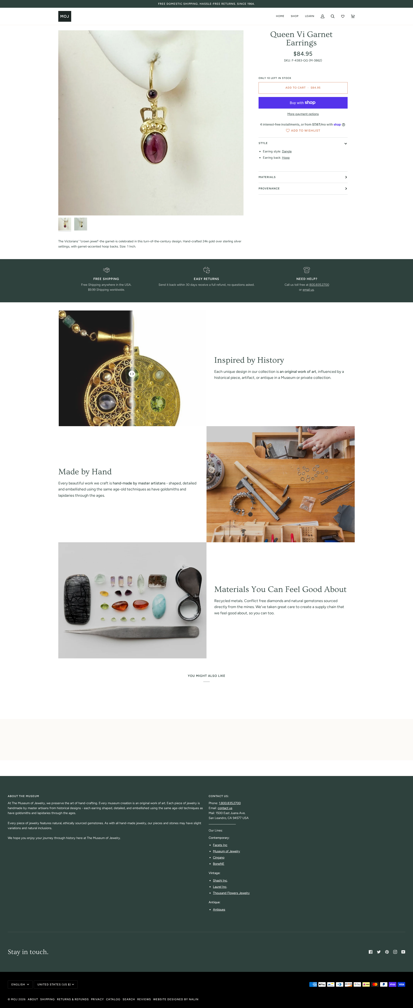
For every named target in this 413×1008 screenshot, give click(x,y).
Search (129, 999)
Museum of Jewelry (226, 851)
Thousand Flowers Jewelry (231, 893)
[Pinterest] (387, 952)
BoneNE (218, 864)
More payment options (303, 114)
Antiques (219, 909)
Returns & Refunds (73, 999)
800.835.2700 (319, 285)
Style (263, 143)
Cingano (218, 857)
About (33, 999)
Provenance (269, 188)
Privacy (97, 999)
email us (308, 290)
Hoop (286, 158)
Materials (267, 177)
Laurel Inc (220, 887)
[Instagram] (395, 952)
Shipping (47, 999)
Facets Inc (220, 845)
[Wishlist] (343, 16)
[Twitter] (379, 952)
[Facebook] (371, 952)
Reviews (144, 999)
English (18, 984)
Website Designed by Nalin (176, 999)
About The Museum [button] (23, 796)
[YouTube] (403, 952)
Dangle (287, 151)
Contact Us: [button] (219, 796)
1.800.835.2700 (230, 803)
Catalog (113, 999)
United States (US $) (54, 984)
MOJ (14, 999)
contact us (225, 808)
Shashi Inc (220, 880)
